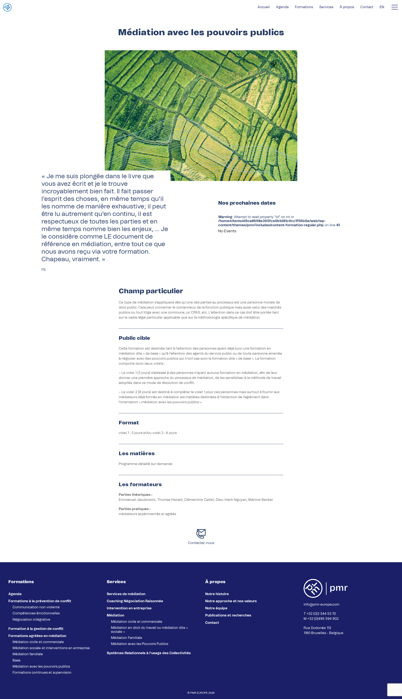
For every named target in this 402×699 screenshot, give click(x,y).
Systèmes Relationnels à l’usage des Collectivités (149, 653)
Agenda (282, 7)
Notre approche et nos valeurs (231, 601)
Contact (366, 7)
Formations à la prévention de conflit (39, 601)
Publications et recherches (228, 615)
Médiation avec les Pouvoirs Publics (139, 644)
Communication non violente (36, 607)
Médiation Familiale (126, 638)
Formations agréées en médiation (37, 636)
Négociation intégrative (31, 619)
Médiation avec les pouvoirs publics (41, 666)
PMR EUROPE (199, 693)
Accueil (264, 7)
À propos (347, 7)
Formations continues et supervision (42, 672)
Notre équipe (216, 608)
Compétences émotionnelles (36, 613)
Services (326, 7)
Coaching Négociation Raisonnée (135, 601)
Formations (304, 7)
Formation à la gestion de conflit (35, 629)
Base (17, 660)
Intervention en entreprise (129, 608)
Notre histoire (217, 594)
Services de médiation (126, 594)
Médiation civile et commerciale (38, 642)
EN (382, 7)
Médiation (115, 615)
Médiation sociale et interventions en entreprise (51, 648)
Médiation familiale (28, 654)
